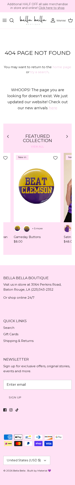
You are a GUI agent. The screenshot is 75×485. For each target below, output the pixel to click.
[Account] (51, 20)
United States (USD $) (24, 460)
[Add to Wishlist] (5, 158)
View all (37, 146)
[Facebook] (4, 409)
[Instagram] (10, 409)
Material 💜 (44, 470)
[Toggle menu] (4, 20)
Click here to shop (52, 8)
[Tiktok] (17, 409)
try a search (39, 72)
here (53, 108)
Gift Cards (10, 334)
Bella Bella (19, 470)
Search (8, 328)
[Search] (13, 20)
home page (61, 67)
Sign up (15, 397)
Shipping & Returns (18, 341)
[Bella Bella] (32, 20)
